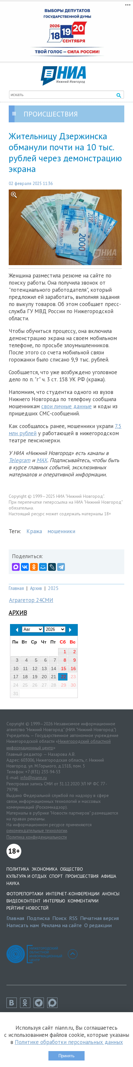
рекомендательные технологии (36, 830)
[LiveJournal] (52, 567)
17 (15, 676)
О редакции (98, 925)
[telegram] (40, 1006)
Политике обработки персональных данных (69, 1042)
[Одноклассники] (34, 567)
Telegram (19, 460)
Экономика (44, 869)
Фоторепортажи (24, 894)
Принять (66, 1055)
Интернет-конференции (72, 894)
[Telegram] (61, 567)
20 (44, 676)
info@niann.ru (33, 777)
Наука (12, 883)
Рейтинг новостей (27, 908)
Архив (36, 588)
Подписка (38, 918)
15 (63, 668)
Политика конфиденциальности (36, 837)
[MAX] (16, 567)
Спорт (56, 876)
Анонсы (110, 894)
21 (53, 676)
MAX (41, 460)
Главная (16, 588)
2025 (53, 588)
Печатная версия (99, 918)
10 (15, 668)
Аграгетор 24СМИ (31, 600)
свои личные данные (66, 406)
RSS (73, 918)
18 (25, 676)
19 (34, 676)
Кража (34, 531)
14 (53, 668)
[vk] (13, 1006)
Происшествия (82, 876)
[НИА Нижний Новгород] (63, 83)
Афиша (108, 876)
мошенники (61, 531)
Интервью (54, 901)
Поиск (59, 918)
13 (44, 668)
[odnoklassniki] (27, 1006)
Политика (17, 869)
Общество (71, 869)
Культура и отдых (26, 876)
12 (34, 668)
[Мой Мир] (43, 567)
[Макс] (54, 1006)
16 (73, 668)
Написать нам (22, 925)
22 (63, 676)
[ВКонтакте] (25, 567)
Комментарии (83, 901)
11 (25, 668)
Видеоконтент (23, 901)
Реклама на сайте (61, 925)
